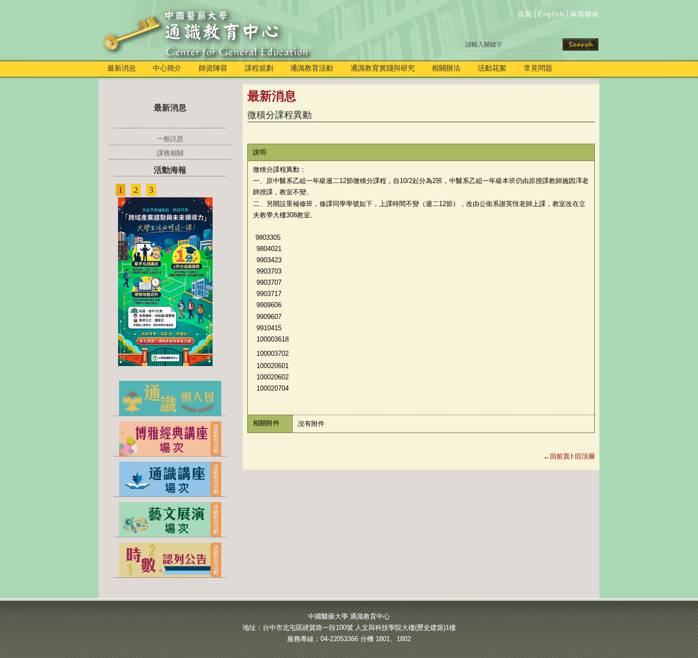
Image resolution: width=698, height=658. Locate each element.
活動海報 (170, 170)
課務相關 (170, 153)
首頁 (525, 14)
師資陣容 (213, 68)
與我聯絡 (584, 14)
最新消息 (121, 68)
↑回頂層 (583, 456)
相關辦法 (446, 68)
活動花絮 (492, 68)
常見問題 (538, 68)
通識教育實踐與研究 (383, 68)
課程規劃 (259, 68)
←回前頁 (556, 456)
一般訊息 (170, 139)
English (551, 14)
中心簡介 (167, 68)
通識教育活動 (311, 68)
